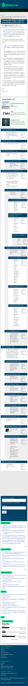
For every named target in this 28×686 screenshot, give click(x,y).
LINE (8, 27)
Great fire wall (5, 597)
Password (4, 505)
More (25, 546)
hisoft (7, 394)
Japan (15, 27)
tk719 (7, 331)
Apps (2, 664)
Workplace (17, 10)
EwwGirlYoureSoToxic (7, 171)
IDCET (10, 305)
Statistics (3, 651)
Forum (7, 10)
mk (4, 25)
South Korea (20, 27)
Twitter (2, 666)
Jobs (12, 10)
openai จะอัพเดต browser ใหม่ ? (9, 602)
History (7, 648)
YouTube (11, 666)
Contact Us (3, 656)
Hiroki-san (4, 151)
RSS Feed (3, 663)
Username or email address (8, 498)
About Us (3, 648)
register (22, 134)
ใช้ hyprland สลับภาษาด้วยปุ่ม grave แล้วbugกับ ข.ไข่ (14, 594)
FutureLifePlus (5, 416)
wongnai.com (21, 682)
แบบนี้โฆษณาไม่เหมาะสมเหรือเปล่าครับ (10, 605)
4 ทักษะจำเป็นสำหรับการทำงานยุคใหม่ (10, 585)
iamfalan (8, 161)
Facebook (6, 666)
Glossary (11, 654)
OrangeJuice (8, 248)
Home (2, 15)
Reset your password (7, 518)
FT (5, 92)
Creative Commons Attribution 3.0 (9, 673)
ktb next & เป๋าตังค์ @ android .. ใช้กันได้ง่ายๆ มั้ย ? (13, 610)
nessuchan (11, 257)
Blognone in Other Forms (7, 667)
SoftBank (11, 27)
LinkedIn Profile (6, 679)
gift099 (3, 462)
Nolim (10, 286)
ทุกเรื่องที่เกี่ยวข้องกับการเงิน (8, 604)
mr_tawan (11, 200)
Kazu (7, 384)
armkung (8, 190)
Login (22, 10)
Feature (3, 10)
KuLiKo (3, 130)
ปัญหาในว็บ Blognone (7, 596)
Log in (22, 132)
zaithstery (8, 361)
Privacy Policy (4, 657)
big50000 (8, 426)
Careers (2, 649)
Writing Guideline (5, 654)
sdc (3, 347)
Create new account (6, 516)
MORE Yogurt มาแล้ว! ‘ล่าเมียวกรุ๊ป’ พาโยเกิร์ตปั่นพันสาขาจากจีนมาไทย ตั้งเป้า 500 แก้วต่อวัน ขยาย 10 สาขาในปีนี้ (13, 532)
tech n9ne (15, 235)
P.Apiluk (7, 374)
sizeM (3, 141)
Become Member (5, 652)
